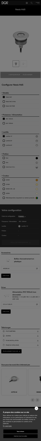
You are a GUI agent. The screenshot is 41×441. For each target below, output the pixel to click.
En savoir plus (7, 426)
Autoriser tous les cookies (20, 436)
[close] (36, 408)
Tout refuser (20, 431)
